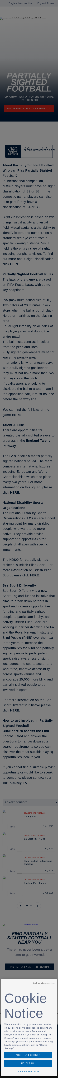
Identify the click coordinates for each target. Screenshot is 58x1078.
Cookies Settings (28, 1071)
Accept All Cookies (28, 1055)
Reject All (28, 1063)
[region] (29, 1027)
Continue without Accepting (43, 983)
